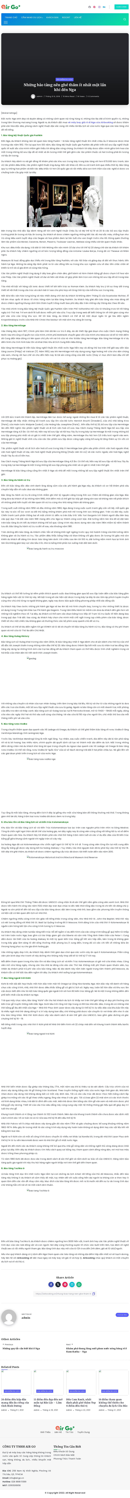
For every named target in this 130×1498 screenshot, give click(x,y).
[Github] (89, 7)
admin (40, 96)
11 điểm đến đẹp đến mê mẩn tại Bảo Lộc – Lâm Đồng (48, 1402)
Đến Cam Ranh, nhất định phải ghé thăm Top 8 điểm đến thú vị (81, 1402)
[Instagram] (99, 7)
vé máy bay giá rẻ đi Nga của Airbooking (90, 122)
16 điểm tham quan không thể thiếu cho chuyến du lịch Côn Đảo (113, 1402)
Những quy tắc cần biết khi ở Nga (21, 1348)
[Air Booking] (10, 6)
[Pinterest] (94, 7)
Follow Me (122, 1315)
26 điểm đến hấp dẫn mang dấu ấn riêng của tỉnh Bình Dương (15, 1402)
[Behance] (104, 7)
